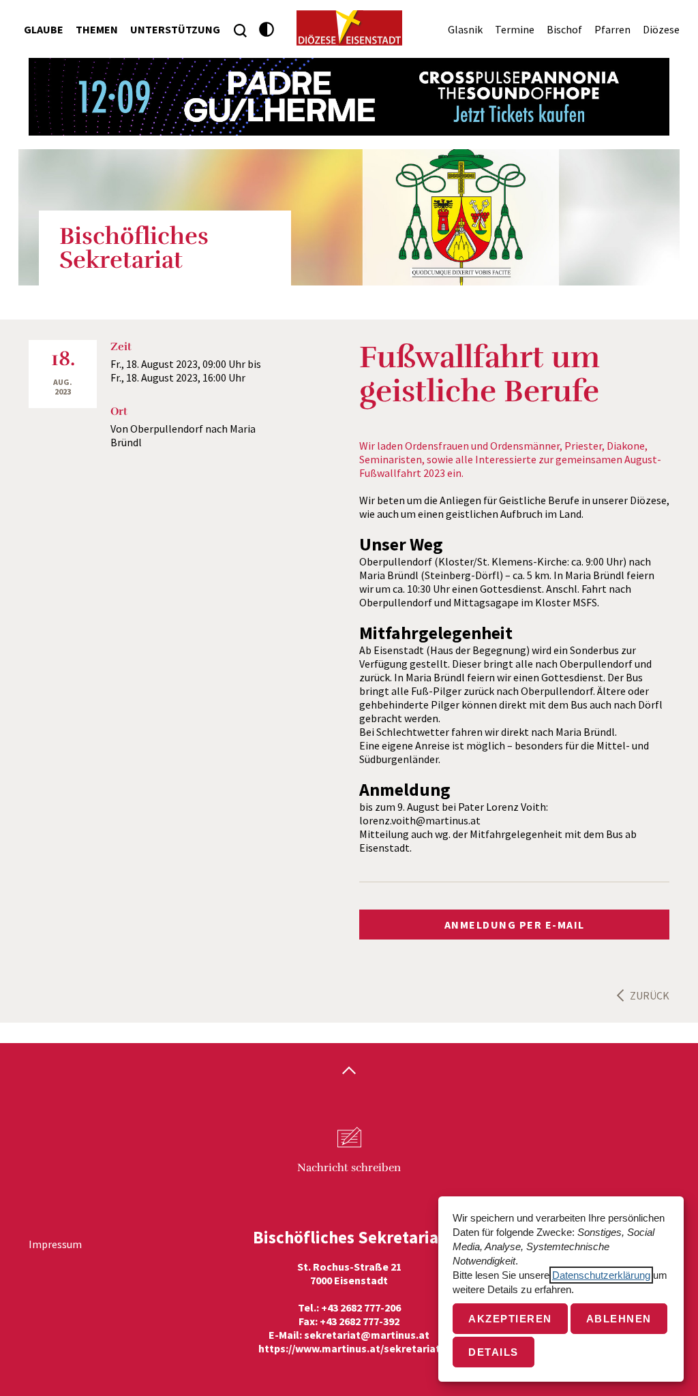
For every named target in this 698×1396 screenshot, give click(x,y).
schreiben (349, 1168)
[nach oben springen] (349, 1072)
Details (493, 1352)
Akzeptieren (510, 1318)
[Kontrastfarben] (267, 29)
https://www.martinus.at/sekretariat (349, 1348)
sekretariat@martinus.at (366, 1334)
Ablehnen (619, 1318)
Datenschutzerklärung (601, 1275)
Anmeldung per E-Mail (514, 924)
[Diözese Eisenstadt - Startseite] (349, 27)
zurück (649, 995)
